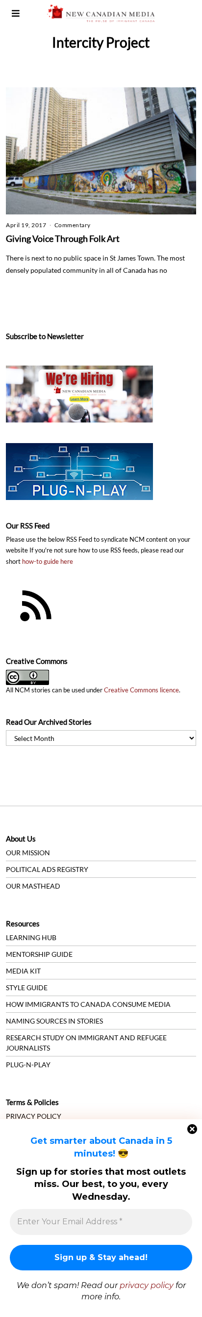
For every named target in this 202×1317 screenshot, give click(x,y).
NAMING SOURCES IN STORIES (54, 1021)
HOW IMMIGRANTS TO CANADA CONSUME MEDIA (88, 1004)
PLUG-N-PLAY (28, 1064)
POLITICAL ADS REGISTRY (47, 869)
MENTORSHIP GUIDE (39, 954)
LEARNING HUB (31, 937)
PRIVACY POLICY (33, 1116)
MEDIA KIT (23, 971)
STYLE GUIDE (27, 987)
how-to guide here (47, 561)
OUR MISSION (28, 852)
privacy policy (147, 1285)
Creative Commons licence (141, 690)
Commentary (72, 225)
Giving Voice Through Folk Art (63, 238)
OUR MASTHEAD (33, 886)
